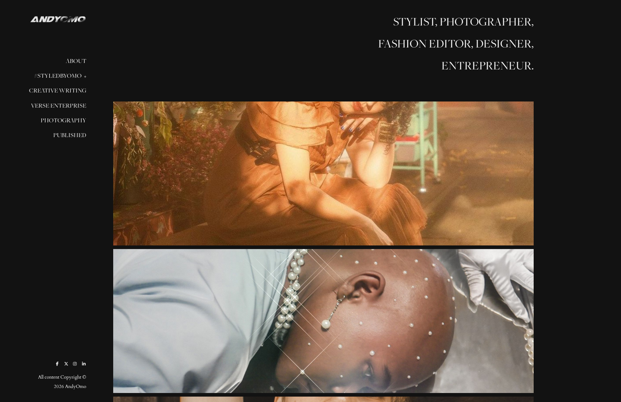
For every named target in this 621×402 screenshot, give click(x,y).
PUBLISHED (69, 135)
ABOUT (76, 61)
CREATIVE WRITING (57, 90)
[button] (83, 76)
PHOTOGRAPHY (63, 120)
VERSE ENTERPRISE (58, 105)
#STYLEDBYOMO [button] (58, 76)
